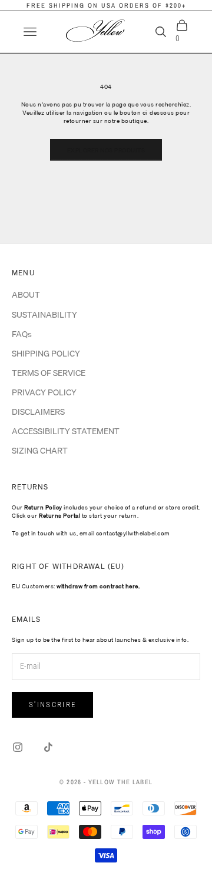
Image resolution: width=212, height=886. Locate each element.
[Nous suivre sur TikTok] (48, 747)
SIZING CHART (40, 450)
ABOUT (26, 294)
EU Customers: (76, 586)
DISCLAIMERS (38, 411)
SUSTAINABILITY (44, 314)
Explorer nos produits (106, 150)
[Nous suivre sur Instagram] (18, 747)
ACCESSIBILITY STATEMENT (66, 431)
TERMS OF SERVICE (48, 373)
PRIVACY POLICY (44, 392)
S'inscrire (52, 704)
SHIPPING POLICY (46, 353)
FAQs (22, 334)
